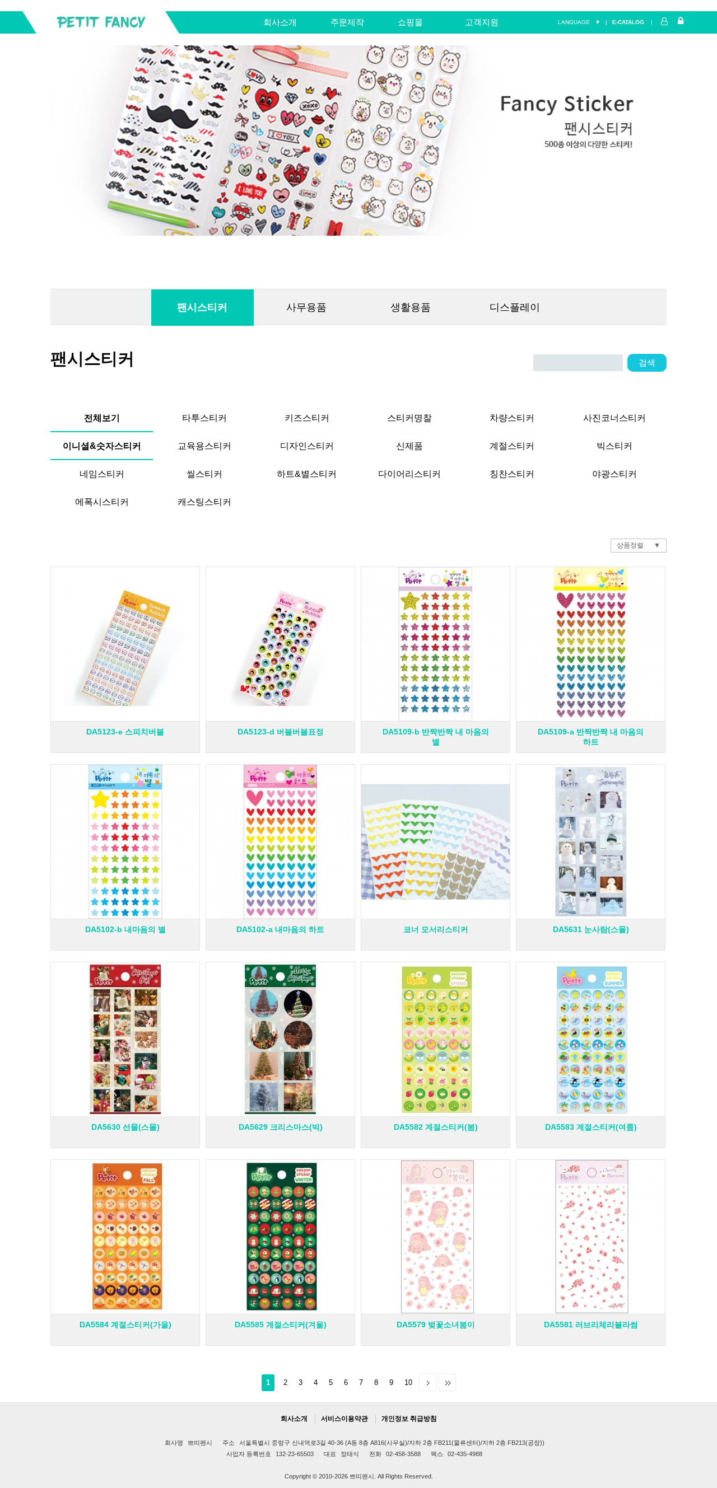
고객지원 (482, 22)
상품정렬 (630, 545)
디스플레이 (515, 307)
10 (408, 1382)
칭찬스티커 (512, 472)
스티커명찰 (409, 416)
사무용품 (306, 307)
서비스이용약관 (344, 1419)
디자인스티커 (307, 444)
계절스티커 (512, 444)
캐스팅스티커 (204, 500)
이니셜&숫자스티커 (102, 444)
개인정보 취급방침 (409, 1419)
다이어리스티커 (409, 472)
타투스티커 (204, 416)
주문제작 (347, 22)
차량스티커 (512, 416)
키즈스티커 (307, 416)
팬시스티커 (202, 307)
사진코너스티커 (614, 416)
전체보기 (102, 416)
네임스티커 (102, 472)
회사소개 (280, 22)
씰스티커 (204, 472)
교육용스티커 (204, 444)
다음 (427, 1382)
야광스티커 (614, 472)
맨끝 (447, 1382)
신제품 (409, 444)
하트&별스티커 (307, 472)
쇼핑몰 (410, 22)
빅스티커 (614, 444)
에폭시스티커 (102, 500)
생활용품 (410, 307)
